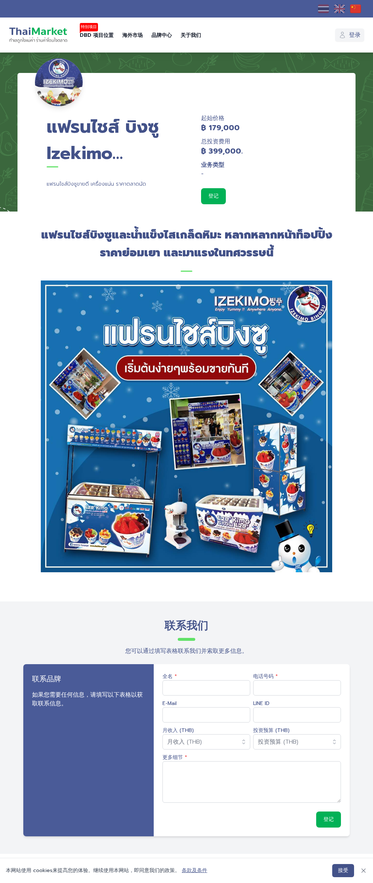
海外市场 (132, 35)
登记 (213, 196)
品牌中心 (162, 35)
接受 (343, 870)
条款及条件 (194, 870)
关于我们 (191, 35)
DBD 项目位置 (97, 35)
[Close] (363, 870)
